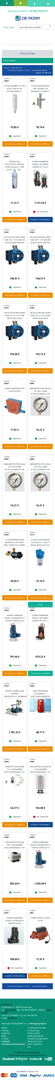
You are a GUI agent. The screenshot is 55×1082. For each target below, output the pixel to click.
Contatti (5, 1038)
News (4, 1036)
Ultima (44, 70)
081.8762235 (10, 1010)
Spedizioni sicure (35, 1041)
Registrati (6, 1033)
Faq (29, 1047)
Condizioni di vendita (37, 1027)
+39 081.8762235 (38, 11)
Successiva (36, 70)
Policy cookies (34, 1033)
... (31, 70)
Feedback (6, 1041)
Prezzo (6, 68)
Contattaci (12, 1018)
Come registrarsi (35, 1044)
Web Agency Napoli (37, 1023)
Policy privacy (33, 1030)
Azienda (5, 1030)
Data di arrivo (16, 68)
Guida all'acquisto (35, 1036)
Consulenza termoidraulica (13, 1044)
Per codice (9, 27)
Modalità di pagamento (38, 1038)
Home (4, 1027)
